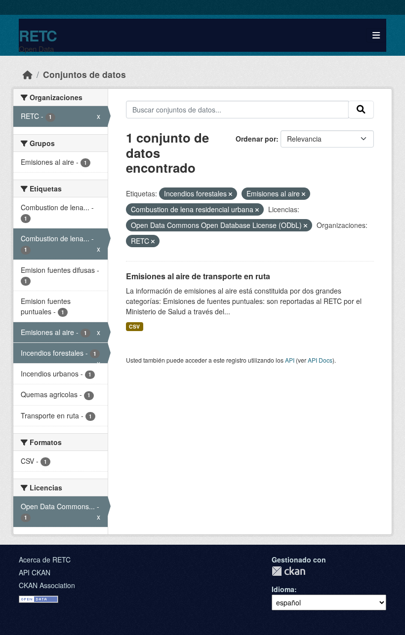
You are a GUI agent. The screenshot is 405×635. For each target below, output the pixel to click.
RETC (38, 35)
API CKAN (34, 572)
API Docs (320, 360)
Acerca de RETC (45, 559)
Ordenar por (256, 139)
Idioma (283, 589)
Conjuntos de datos (84, 74)
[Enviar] (361, 109)
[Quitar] (230, 194)
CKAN (288, 571)
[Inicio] (28, 74)
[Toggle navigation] (376, 35)
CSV (134, 326)
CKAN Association (47, 585)
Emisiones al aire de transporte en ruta (198, 276)
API (289, 360)
